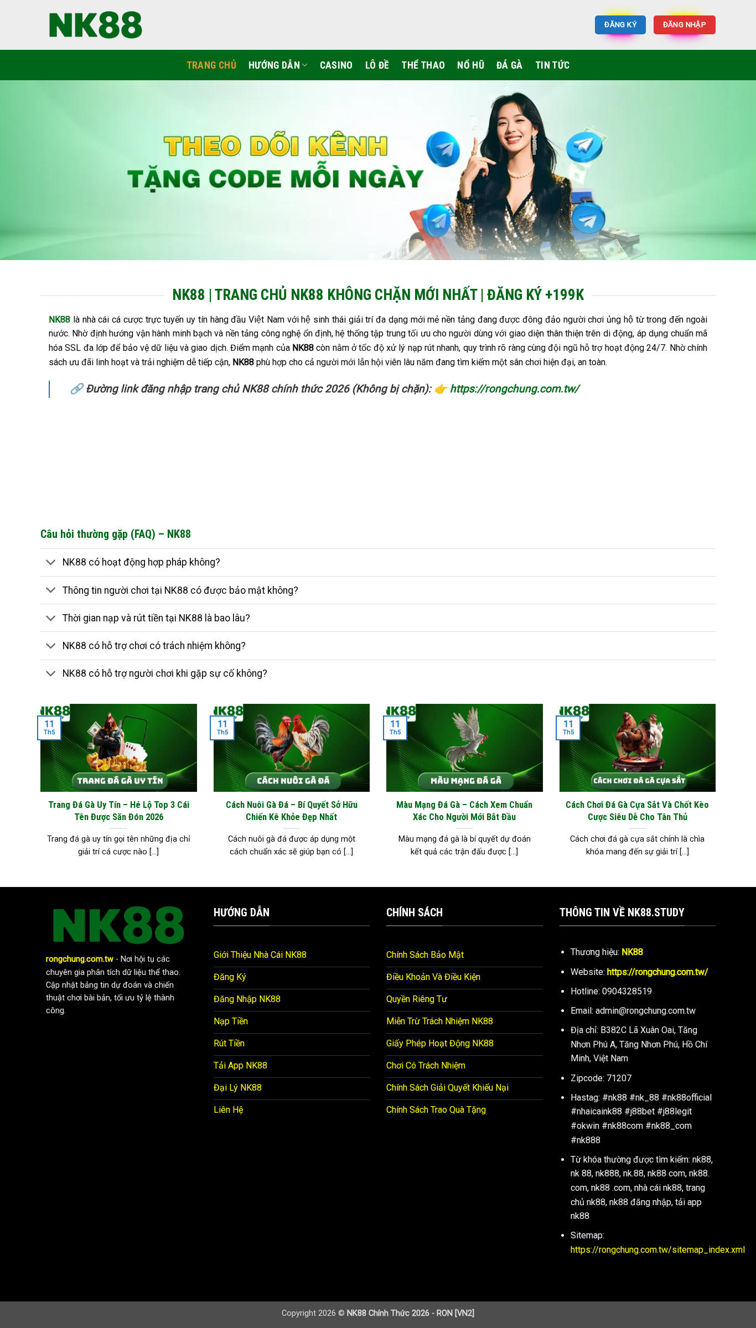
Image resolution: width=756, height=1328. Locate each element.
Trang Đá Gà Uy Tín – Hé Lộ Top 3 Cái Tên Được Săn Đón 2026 (118, 811)
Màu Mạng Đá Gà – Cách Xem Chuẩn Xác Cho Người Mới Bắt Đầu (464, 811)
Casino (336, 65)
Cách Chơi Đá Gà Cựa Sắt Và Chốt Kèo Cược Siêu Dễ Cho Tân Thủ (637, 811)
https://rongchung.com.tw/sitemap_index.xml (658, 1249)
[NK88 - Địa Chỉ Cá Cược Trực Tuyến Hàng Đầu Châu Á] (95, 24)
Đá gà (509, 65)
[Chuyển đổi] (51, 563)
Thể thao (423, 65)
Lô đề (377, 65)
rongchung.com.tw (79, 959)
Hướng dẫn (274, 65)
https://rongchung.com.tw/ (514, 388)
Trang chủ (211, 65)
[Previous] (29, 174)
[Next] (727, 174)
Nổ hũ (470, 65)
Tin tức (552, 65)
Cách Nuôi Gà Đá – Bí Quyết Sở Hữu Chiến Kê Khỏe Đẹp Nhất (292, 811)
